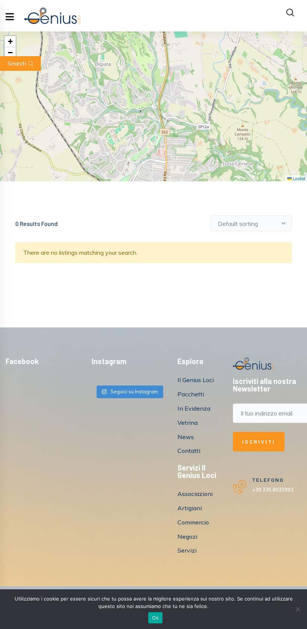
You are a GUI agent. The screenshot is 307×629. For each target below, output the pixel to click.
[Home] (253, 363)
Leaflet (298, 178)
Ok (155, 618)
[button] (10, 41)
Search (16, 63)
